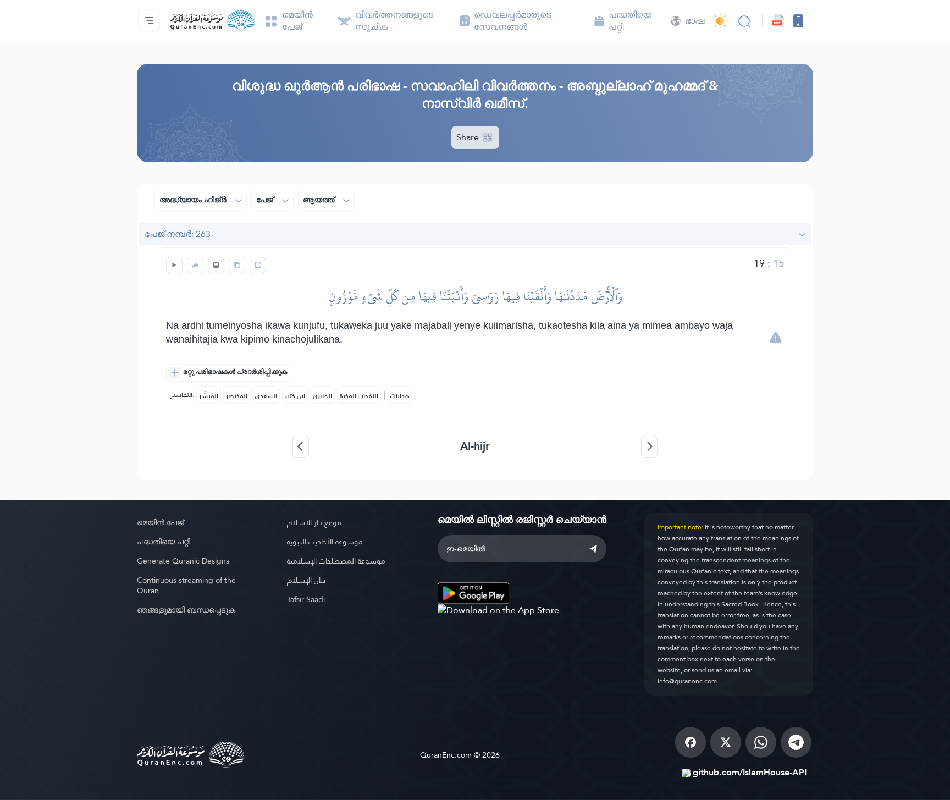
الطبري (322, 396)
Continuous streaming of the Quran (186, 585)
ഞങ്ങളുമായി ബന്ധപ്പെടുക (186, 610)
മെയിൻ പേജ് (160, 522)
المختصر (236, 396)
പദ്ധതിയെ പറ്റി (163, 541)
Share (468, 137)
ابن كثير (295, 396)
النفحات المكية (359, 396)
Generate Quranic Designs (183, 561)
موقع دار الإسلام (314, 522)
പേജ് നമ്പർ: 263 (178, 234)
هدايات (400, 396)
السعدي (266, 396)
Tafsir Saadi (306, 599)
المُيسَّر (208, 396)
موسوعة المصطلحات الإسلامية (336, 561)
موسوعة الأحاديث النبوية (325, 541)
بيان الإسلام (306, 580)
